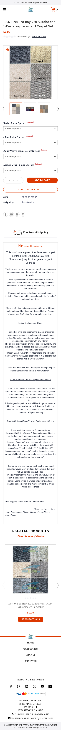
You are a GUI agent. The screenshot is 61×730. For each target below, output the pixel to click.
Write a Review (39, 36)
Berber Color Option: (18, 123)
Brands (31, 654)
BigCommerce (50, 725)
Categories (30, 648)
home (30, 642)
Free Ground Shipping (35, 232)
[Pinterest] (23, 214)
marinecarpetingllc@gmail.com (32, 718)
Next (57, 108)
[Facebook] (5, 214)
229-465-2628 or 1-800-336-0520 (32, 714)
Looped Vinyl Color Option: (22, 164)
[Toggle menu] (8, 9)
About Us (30, 661)
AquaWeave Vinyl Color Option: (25, 150)
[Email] (11, 214)
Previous (3, 108)
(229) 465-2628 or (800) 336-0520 (33, 3)
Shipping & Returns (30, 679)
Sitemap (42, 727)
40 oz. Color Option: (18, 137)
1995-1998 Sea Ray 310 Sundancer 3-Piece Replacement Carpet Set (30, 605)
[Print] (17, 214)
